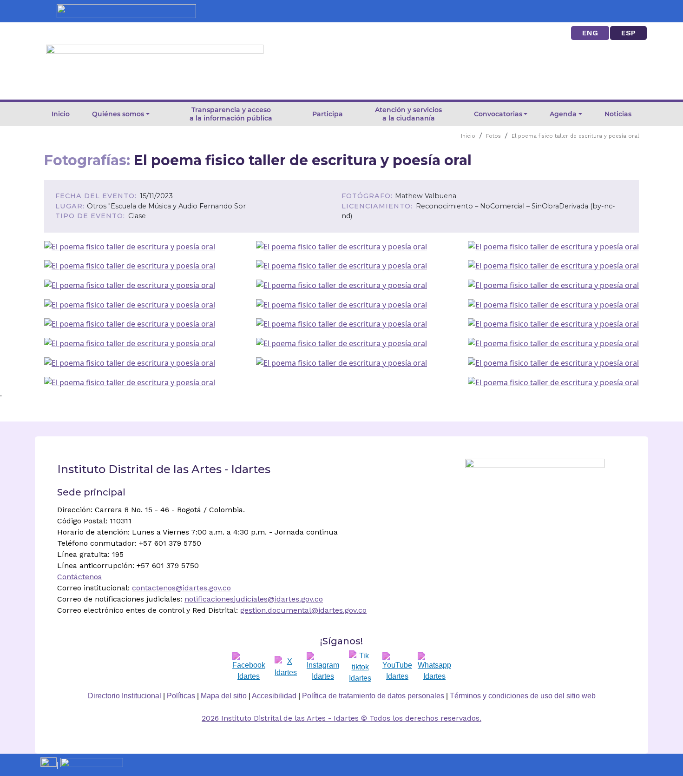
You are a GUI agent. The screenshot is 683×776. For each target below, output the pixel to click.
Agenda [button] (563, 114)
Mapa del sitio (224, 696)
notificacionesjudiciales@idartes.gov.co (253, 599)
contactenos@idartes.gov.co (181, 587)
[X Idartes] (286, 667)
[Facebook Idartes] (248, 667)
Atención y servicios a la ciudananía (408, 114)
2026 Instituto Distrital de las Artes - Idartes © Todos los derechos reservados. (341, 718)
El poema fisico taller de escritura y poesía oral (575, 136)
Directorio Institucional (124, 696)
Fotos (493, 136)
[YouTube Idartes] (397, 667)
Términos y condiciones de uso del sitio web (523, 696)
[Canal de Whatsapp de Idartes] (434, 667)
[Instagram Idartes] (323, 667)
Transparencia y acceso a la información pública (231, 114)
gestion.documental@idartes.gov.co (303, 610)
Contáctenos (79, 576)
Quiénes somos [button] (118, 114)
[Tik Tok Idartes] (360, 667)
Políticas (181, 696)
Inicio (61, 114)
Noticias (617, 114)
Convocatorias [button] (498, 114)
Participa (327, 114)
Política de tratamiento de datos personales (373, 696)
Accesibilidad (274, 696)
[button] (129, 246)
